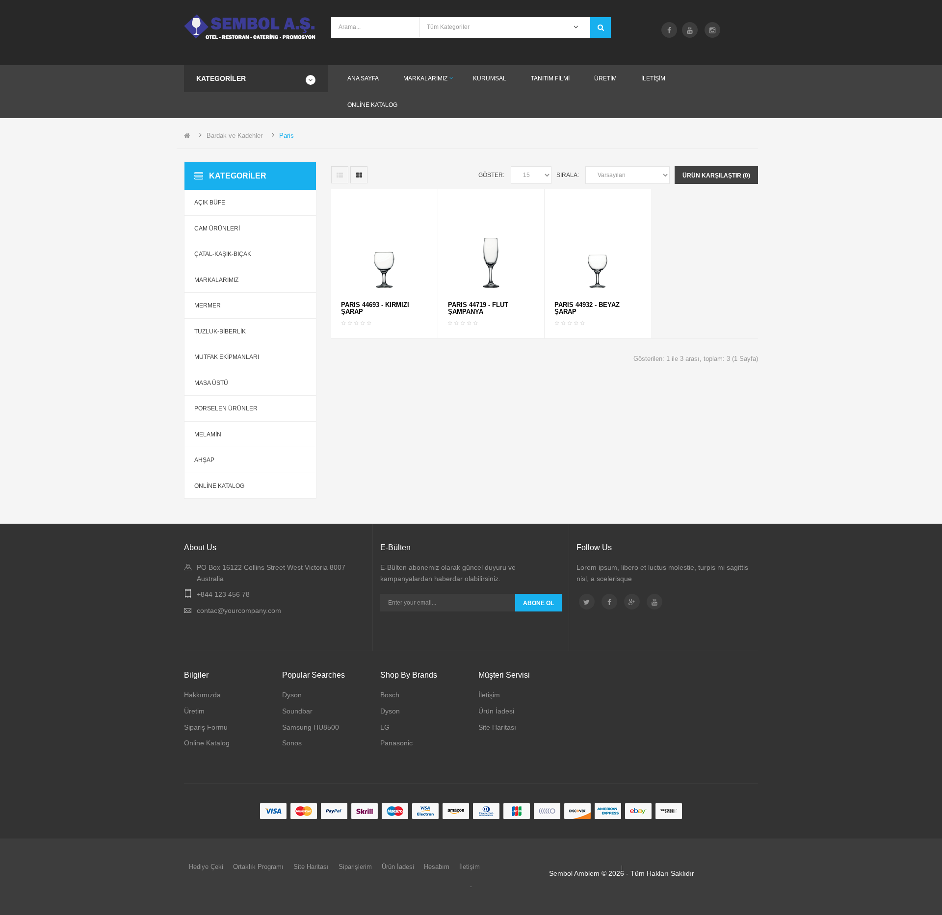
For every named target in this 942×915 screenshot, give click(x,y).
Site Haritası (497, 727)
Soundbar (297, 711)
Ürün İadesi (496, 711)
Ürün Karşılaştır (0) (716, 175)
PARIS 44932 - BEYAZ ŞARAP (587, 308)
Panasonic (396, 743)
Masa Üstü (211, 383)
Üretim (194, 711)
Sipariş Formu (206, 727)
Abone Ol (538, 603)
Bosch (389, 695)
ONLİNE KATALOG (219, 486)
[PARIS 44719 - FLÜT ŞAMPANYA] (491, 244)
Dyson (292, 695)
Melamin (207, 434)
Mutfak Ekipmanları (226, 357)
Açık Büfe (209, 202)
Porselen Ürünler (226, 408)
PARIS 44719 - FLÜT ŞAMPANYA (478, 308)
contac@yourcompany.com (239, 610)
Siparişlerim (355, 866)
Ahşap (204, 460)
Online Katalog (207, 743)
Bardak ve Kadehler (234, 135)
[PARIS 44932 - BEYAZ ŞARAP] (597, 244)
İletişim (489, 695)
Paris (286, 135)
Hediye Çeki (206, 866)
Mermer (207, 305)
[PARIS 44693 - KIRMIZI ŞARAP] (384, 244)
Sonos (292, 743)
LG (385, 727)
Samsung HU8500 (310, 727)
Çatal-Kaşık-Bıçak (222, 254)
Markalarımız (216, 280)
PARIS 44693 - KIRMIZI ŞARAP (375, 308)
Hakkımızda (202, 695)
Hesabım (436, 866)
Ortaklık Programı (258, 866)
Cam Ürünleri (217, 228)
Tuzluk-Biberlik (220, 331)
